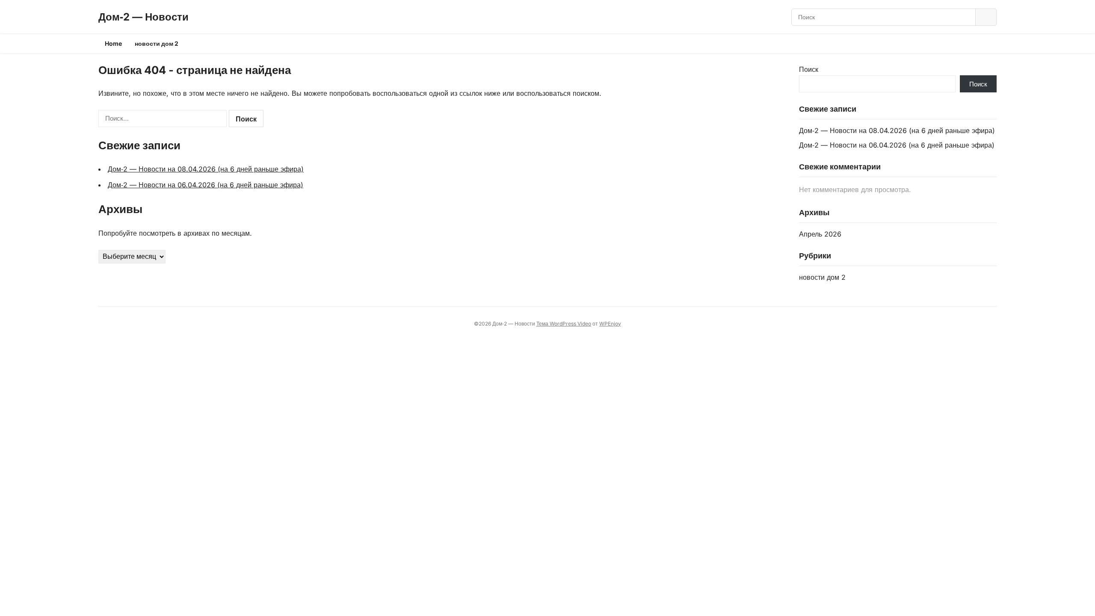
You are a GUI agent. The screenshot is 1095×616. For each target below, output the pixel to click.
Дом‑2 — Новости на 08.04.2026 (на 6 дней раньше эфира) (206, 169)
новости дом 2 (156, 43)
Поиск (808, 69)
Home (113, 43)
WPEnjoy (610, 323)
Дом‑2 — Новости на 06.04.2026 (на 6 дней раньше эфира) (205, 185)
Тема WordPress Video (563, 323)
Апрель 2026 (820, 234)
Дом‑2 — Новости (143, 17)
